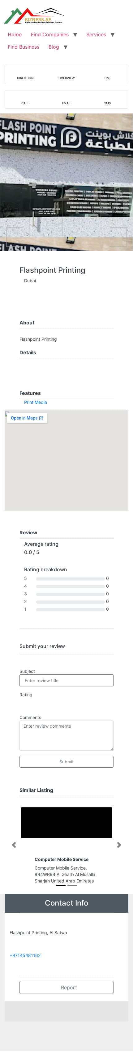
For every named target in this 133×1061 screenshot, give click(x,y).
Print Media (35, 402)
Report (68, 987)
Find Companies (50, 34)
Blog (54, 47)
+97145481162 (25, 955)
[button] (14, 845)
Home (15, 34)
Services (96, 34)
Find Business (23, 47)
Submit (66, 761)
